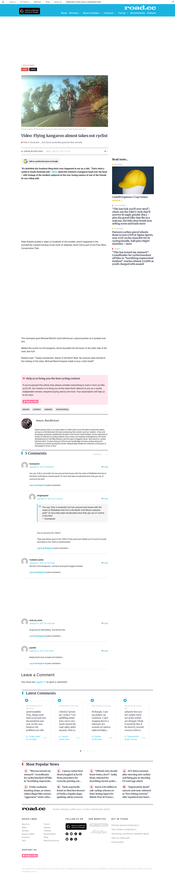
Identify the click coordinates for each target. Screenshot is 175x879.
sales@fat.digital (141, 834)
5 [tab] (89, 750)
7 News (53, 172)
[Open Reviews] (80, 13)
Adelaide (26, 409)
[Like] (102, 467)
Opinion (47, 827)
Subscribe (31, 401)
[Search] (3, 2)
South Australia (62, 409)
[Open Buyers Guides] (101, 13)
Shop (46, 837)
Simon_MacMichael (47, 420)
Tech (24, 840)
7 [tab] (94, 750)
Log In (32, 485)
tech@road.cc (130, 829)
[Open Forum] (127, 13)
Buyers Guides (28, 834)
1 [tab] (80, 750)
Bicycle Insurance (51, 840)
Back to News (28, 65)
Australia (37, 409)
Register (41, 485)
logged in (41, 682)
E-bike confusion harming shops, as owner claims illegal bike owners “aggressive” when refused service (38, 794)
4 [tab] (87, 750)
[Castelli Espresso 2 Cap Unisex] (133, 180)
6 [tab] (92, 750)
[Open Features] (115, 13)
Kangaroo (48, 409)
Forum (46, 824)
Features (26, 837)
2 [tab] (82, 750)
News (24, 827)
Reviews (25, 831)
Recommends (50, 834)
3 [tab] (85, 750)
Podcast (47, 831)
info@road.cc (133, 825)
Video (33, 69)
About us (26, 824)
